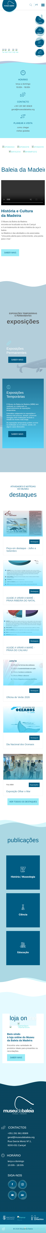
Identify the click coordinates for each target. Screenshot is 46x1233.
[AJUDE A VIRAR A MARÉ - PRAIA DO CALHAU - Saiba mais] (23, 623)
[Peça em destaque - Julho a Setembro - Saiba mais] (23, 523)
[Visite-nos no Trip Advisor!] (22, 1195)
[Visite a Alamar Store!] (22, 1218)
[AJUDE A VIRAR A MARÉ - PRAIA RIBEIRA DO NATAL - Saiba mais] (23, 573)
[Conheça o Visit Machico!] (37, 1220)
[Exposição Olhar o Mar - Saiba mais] (23, 767)
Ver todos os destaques (23, 802)
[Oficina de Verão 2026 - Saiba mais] (23, 672)
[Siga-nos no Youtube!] (12, 1195)
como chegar (23, 127)
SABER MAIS (17, 360)
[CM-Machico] (8, 1220)
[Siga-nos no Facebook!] (12, 1184)
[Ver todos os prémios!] (8, 146)
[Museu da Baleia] (10, 13)
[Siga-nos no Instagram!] (22, 1184)
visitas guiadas (23, 131)
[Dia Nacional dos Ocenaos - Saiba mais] (23, 719)
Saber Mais (16, 1057)
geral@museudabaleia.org (23, 109)
